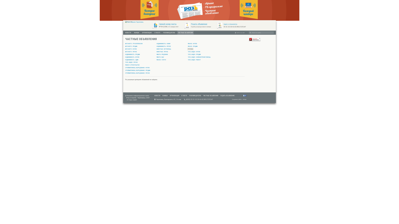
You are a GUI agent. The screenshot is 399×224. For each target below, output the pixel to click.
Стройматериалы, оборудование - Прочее (137, 73)
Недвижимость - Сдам (131, 60)
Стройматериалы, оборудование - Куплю (137, 67)
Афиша (136, 32)
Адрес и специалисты (230, 24)
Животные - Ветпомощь (164, 49)
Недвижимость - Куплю (132, 57)
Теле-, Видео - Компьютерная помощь (199, 57)
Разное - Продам (193, 46)
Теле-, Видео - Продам (194, 54)
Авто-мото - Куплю (131, 49)
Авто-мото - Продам (131, 46)
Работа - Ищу (160, 57)
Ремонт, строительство (132, 65)
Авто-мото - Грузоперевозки (134, 43)
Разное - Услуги (161, 60)
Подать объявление (199, 24)
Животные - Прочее (162, 51)
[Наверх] (394, 209)
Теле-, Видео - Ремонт (194, 60)
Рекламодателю (169, 32)
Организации (147, 32)
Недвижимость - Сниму (164, 43)
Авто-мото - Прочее (131, 51)
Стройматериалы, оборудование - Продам (137, 70)
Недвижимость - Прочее (164, 46)
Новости (128, 32)
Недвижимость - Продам (132, 54)
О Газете (157, 32)
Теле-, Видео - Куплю (194, 51)
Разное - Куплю (192, 43)
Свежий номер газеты (167, 24)
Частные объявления (185, 32)
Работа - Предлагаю (162, 54)
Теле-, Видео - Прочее (131, 62)
